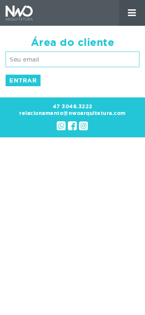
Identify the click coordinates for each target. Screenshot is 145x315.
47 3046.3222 (73, 106)
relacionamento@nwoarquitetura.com (72, 113)
